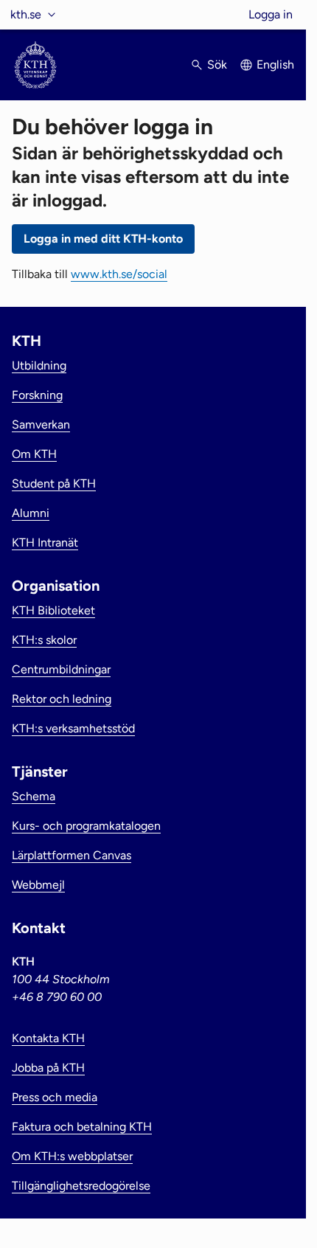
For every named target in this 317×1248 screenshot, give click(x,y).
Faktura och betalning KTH (82, 1127)
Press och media (54, 1097)
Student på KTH (54, 483)
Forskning (37, 395)
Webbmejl (38, 885)
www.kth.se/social (119, 274)
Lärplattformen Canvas (71, 855)
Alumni (30, 513)
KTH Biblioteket (53, 610)
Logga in (270, 14)
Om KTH (34, 454)
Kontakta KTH (48, 1038)
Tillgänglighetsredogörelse (81, 1186)
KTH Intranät (45, 542)
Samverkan (41, 424)
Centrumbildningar (61, 669)
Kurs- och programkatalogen (86, 826)
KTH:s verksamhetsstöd (73, 728)
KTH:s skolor (44, 640)
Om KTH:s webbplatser (72, 1156)
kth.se (25, 14)
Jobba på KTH (48, 1068)
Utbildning (39, 365)
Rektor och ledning (61, 699)
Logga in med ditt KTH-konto (103, 239)
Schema (33, 796)
